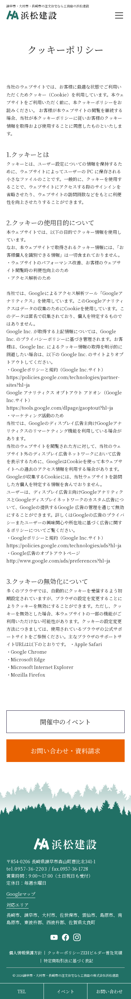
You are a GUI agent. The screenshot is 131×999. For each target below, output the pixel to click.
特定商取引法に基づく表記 (68, 961)
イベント (65, 991)
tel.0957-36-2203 (26, 869)
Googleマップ (20, 894)
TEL (21, 991)
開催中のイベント (65, 721)
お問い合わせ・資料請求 (65, 750)
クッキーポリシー (63, 953)
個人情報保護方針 (25, 953)
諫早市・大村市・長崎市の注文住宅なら (71, 975)
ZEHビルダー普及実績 (101, 953)
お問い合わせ (109, 991)
